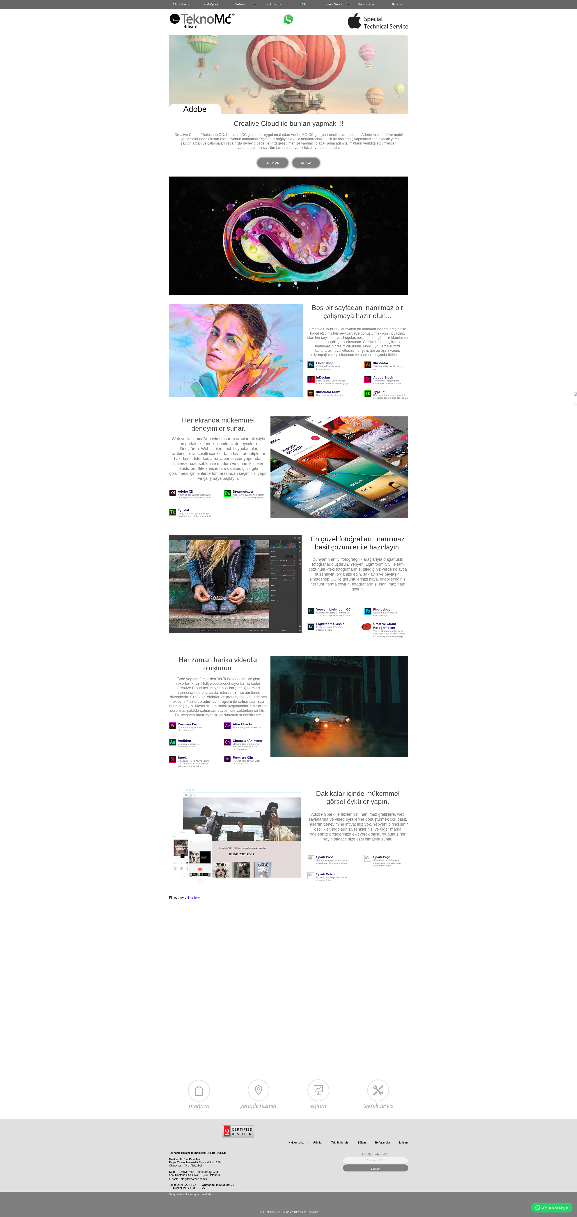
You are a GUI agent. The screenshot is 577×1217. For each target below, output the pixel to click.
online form (193, 897)
